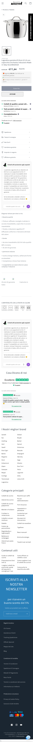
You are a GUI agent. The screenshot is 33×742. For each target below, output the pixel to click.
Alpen (3, 466)
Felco (19, 469)
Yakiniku (20, 457)
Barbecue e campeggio (5, 537)
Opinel (19, 444)
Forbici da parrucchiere (6, 527)
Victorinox (20, 447)
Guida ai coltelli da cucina (8, 556)
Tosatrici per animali (24, 542)
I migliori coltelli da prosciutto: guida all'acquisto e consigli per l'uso (8, 568)
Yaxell (3, 447)
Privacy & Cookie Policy (11, 699)
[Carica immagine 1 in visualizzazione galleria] (6, 51)
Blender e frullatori (8, 510)
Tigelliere (20, 527)
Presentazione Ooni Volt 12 (8, 561)
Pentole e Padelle (8, 10)
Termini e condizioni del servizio (14, 682)
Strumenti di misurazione (21, 519)
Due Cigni (5, 450)
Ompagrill (20, 454)
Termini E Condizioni (11, 664)
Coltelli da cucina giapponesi (7, 504)
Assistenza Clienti (9, 633)
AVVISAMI (12, 94)
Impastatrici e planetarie (21, 509)
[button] (2, 3)
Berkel (19, 441)
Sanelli (4, 435)
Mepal (4, 473)
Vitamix (19, 463)
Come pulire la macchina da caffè (23, 568)
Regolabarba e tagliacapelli (6, 532)
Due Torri (20, 466)
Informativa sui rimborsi (12, 686)
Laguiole (20, 473)
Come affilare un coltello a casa (22, 556)
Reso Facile (7, 677)
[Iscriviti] (27, 613)
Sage (18, 460)
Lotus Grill (20, 479)
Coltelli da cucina (7, 496)
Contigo (4, 476)
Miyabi (19, 438)
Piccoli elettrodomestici (22, 500)
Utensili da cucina (7, 500)
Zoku (19, 476)
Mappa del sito (9, 647)
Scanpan (4, 469)
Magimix (4, 457)
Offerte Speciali (9, 642)
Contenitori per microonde (22, 514)
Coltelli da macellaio (24, 523)
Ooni (3, 460)
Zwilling (4, 441)
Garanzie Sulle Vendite (11, 704)
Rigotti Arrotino (20, 736)
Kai (3, 438)
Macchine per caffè (23, 496)
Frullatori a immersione (6, 514)
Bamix (4, 454)
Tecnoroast (5, 479)
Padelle (4, 523)
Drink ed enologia (23, 537)
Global (19, 435)
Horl (3, 444)
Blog (5, 651)
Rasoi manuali (22, 532)
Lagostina (5, 482)
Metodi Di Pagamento (11, 673)
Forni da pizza (22, 505)
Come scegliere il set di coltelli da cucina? (24, 561)
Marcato (20, 450)
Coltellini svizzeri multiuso (7, 519)
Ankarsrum (5, 463)
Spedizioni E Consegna (11, 668)
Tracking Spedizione (10, 637)
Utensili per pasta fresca (7, 542)
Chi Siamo (7, 628)
